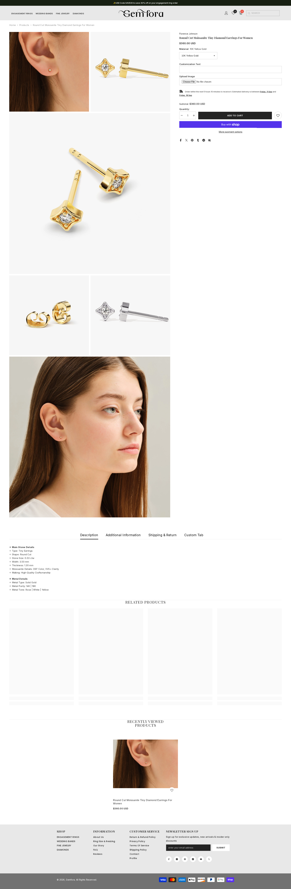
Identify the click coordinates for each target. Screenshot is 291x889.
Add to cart (235, 115)
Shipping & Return (162, 535)
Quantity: (184, 109)
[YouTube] (201, 859)
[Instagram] (177, 859)
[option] (145, 3)
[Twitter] (186, 140)
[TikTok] (193, 859)
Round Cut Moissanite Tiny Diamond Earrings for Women (142, 802)
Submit (220, 847)
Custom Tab (193, 535)
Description (89, 535)
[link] (41, 698)
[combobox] (265, 13)
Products (24, 25)
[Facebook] (180, 140)
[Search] (248, 13)
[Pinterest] (192, 140)
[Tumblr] (198, 140)
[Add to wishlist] (278, 115)
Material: (192, 49)
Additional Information (123, 535)
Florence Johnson (188, 33)
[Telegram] (203, 140)
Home (12, 25)
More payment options (230, 132)
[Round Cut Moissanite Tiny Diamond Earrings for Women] (145, 764)
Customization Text (190, 64)
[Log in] (226, 13)
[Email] (209, 140)
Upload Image (187, 76)
